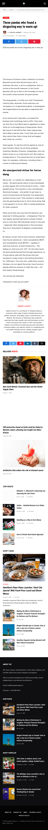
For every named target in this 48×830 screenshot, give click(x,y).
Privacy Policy (24, 815)
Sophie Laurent (15, 32)
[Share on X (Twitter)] (22, 41)
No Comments (10, 36)
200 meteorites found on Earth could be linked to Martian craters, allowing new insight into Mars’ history (23, 430)
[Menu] (3, 3)
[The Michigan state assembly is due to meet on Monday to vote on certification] (9, 778)
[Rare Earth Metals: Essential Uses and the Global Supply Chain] (24, 370)
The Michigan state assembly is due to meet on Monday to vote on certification (30, 776)
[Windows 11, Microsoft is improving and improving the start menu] (9, 495)
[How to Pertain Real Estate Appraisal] (9, 539)
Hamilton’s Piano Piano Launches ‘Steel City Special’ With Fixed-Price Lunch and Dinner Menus (22, 590)
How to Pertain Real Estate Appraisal (30, 534)
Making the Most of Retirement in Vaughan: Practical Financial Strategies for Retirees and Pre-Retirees (31, 613)
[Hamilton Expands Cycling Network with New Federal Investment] (9, 644)
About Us (8, 812)
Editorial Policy (35, 812)
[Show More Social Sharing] (43, 41)
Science (6, 17)
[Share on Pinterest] (34, 41)
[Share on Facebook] (9, 41)
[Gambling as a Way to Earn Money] (9, 524)
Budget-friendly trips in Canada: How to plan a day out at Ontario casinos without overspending (31, 628)
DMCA (25, 812)
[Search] (44, 3)
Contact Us (17, 812)
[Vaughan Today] (24, 4)
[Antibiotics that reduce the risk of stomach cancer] (24, 453)
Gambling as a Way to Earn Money (29, 520)
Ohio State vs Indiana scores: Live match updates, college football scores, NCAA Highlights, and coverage (31, 761)
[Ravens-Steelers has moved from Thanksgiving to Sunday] (9, 794)
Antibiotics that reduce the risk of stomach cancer (23, 470)
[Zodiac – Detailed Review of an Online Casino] (9, 510)
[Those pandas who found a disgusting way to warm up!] (24, 60)
